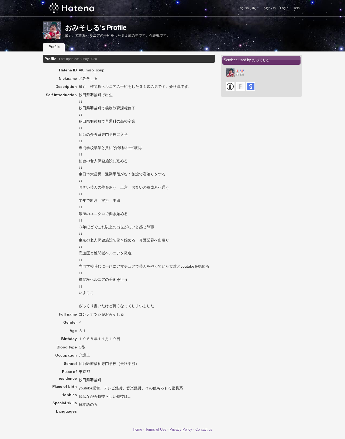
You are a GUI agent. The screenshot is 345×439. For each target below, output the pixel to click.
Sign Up (270, 8)
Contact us (203, 429)
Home (137, 429)
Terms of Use (155, 429)
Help (296, 8)
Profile (54, 47)
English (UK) (247, 8)
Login (284, 8)
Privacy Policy (181, 429)
